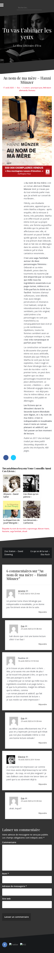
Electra (21, 756)
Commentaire (9, 842)
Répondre (43, 612)
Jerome (21, 591)
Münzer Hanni (43, 528)
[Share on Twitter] (13, 459)
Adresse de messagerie (14, 886)
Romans (32, 90)
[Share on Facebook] (5, 459)
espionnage (32, 528)
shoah (24, 531)
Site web (6, 898)
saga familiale (15, 531)
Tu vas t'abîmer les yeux (27, 33)
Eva (18, 87)
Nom (5, 873)
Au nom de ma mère (18, 528)
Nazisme (5, 531)
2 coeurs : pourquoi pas (32, 87)
